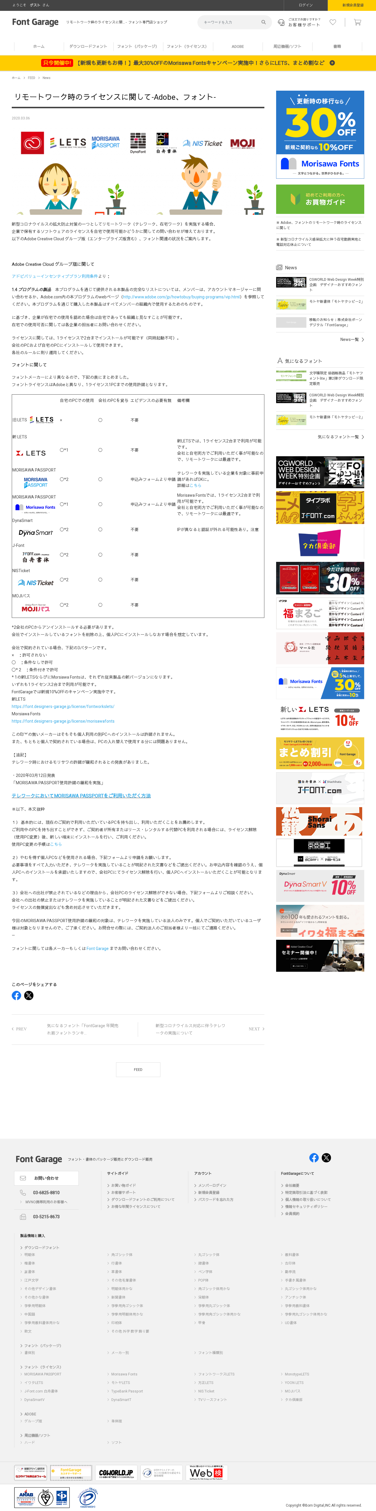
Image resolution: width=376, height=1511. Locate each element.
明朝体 (29, 1255)
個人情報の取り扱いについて (308, 1199)
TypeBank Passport (127, 1391)
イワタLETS (33, 1382)
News (47, 78)
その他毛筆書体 (123, 1280)
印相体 (116, 1323)
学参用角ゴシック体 (127, 1306)
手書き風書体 (295, 1280)
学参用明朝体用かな (127, 1314)
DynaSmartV (34, 1399)
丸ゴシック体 (208, 1255)
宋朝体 (203, 1297)
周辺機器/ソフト (287, 46)
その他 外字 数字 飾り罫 (130, 1331)
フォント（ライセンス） (188, 46)
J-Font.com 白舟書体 (41, 1391)
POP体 (203, 1280)
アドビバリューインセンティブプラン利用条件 (55, 276)
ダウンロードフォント (88, 46)
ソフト (116, 1442)
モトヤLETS (120, 1382)
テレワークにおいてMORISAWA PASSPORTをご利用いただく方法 (81, 796)
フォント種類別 (210, 1352)
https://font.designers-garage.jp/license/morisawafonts (63, 721)
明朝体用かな (121, 1289)
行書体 (116, 1263)
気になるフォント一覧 (338, 437)
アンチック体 (295, 1297)
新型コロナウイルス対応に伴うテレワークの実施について (191, 1029)
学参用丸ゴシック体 (214, 1306)
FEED (31, 78)
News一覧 (349, 340)
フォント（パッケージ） (138, 46)
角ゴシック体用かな (214, 1289)
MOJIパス (293, 1391)
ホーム (39, 46)
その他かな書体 (36, 1297)
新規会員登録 (208, 1192)
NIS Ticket (206, 1391)
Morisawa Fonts (124, 1374)
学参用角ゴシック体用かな (219, 1314)
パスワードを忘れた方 (216, 1199)
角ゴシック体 (121, 1255)
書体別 (29, 1352)
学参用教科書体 (297, 1306)
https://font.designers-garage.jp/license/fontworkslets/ (63, 707)
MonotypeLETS (297, 1374)
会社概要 (292, 1185)
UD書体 (291, 1323)
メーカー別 (120, 1352)
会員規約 (292, 1213)
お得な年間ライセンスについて (136, 1206)
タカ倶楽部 (294, 1399)
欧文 (27, 1331)
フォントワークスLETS (216, 1374)
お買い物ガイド (123, 1185)
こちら (195, 486)
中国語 (29, 1314)
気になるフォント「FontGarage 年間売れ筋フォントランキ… (82, 1029)
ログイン (306, 5)
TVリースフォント (212, 1399)
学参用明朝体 (35, 1306)
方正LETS (205, 1382)
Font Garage (98, 949)
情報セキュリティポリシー (306, 1206)
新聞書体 (118, 1297)
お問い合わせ (46, 1178)
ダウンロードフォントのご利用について (143, 1199)
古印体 (290, 1263)
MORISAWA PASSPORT (42, 1374)
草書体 (116, 1272)
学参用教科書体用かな (42, 1323)
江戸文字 (31, 1280)
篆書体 (29, 1272)
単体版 (116, 1421)
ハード (29, 1442)
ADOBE (238, 46)
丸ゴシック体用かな (301, 1289)
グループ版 (33, 1421)
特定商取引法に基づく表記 (306, 1192)
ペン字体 (205, 1272)
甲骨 (201, 1323)
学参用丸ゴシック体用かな (306, 1314)
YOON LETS (294, 1382)
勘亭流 (290, 1272)
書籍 (337, 46)
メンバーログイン (212, 1185)
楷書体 (29, 1263)
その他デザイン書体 (40, 1289)
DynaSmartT (121, 1399)
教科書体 (292, 1255)
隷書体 (203, 1263)
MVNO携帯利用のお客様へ (47, 1202)
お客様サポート (123, 1192)
